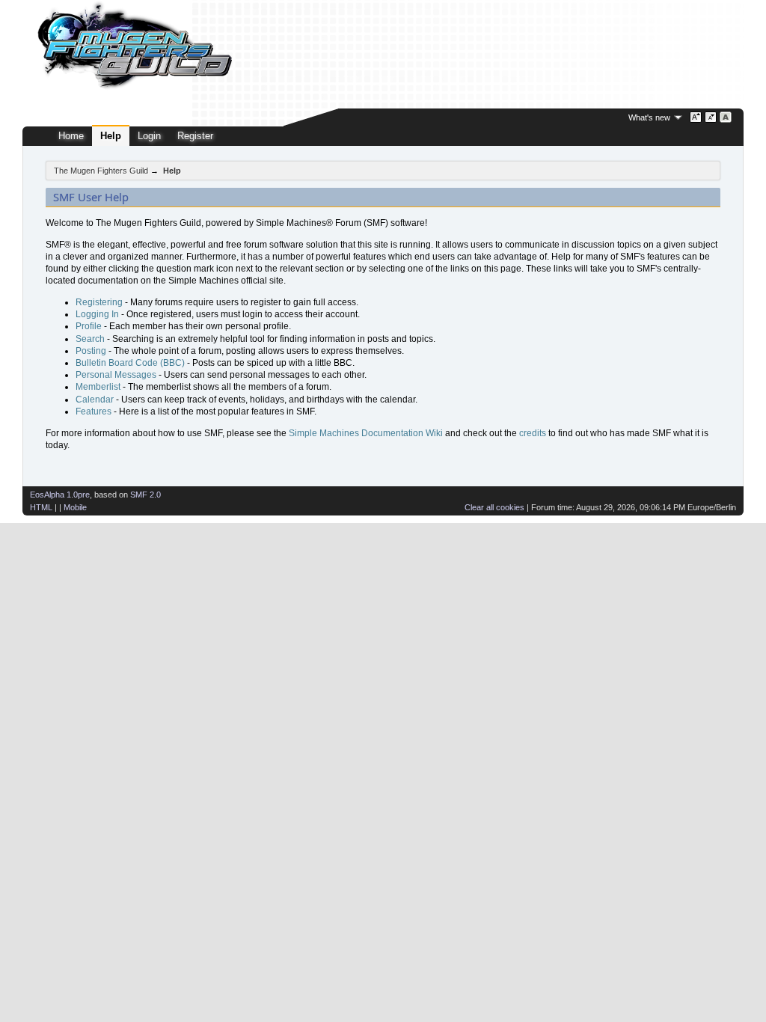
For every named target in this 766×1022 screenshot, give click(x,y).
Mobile (75, 507)
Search (90, 339)
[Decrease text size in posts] (711, 117)
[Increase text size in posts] (696, 117)
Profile (89, 326)
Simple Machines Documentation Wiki (366, 433)
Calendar (95, 399)
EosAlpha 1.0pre (60, 494)
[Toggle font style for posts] (726, 117)
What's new (649, 117)
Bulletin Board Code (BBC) (130, 363)
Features (93, 411)
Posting (91, 351)
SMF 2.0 (145, 494)
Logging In (97, 314)
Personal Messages (116, 375)
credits (532, 433)
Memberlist (98, 387)
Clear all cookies (494, 507)
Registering (99, 302)
